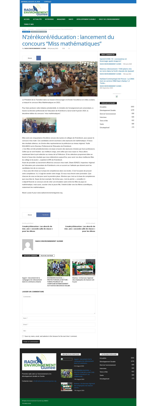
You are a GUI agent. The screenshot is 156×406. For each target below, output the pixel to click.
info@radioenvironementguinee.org (44, 381)
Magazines (61, 19)
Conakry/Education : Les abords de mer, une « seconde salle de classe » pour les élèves (37, 228)
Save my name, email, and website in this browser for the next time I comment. (51, 336)
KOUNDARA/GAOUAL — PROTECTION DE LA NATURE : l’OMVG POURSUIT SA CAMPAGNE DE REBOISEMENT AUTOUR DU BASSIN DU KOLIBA (58, 282)
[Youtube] (33, 385)
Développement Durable (86, 19)
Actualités (37, 19)
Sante (71, 19)
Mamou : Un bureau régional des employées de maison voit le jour (83, 280)
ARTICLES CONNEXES (30, 255)
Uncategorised (104, 127)
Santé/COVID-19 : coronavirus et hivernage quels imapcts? (113, 60)
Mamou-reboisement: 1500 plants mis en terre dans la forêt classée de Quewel (117, 70)
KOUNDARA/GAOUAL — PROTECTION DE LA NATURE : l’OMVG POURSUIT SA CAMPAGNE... (84, 373)
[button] (132, 21)
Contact (47, 2)
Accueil (27, 19)
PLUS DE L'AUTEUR (47, 255)
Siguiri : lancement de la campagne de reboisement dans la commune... (84, 361)
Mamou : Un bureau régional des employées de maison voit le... (84, 385)
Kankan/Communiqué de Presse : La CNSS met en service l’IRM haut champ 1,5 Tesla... (117, 81)
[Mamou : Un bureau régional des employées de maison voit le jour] (83, 267)
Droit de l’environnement (109, 19)
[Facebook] (24, 385)
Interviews (49, 19)
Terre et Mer (29, 24)
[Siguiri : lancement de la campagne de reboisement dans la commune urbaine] (33, 267)
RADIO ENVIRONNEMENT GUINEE (35, 48)
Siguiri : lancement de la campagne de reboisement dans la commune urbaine (32, 280)
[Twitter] (29, 385)
